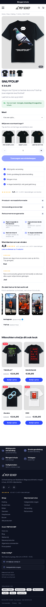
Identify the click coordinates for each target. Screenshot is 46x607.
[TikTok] (9, 487)
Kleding (13, 14)
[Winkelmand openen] (43, 8)
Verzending (28, 508)
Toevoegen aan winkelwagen (23, 158)
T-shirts (18, 14)
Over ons (5, 531)
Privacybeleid (6, 546)
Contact (27, 505)
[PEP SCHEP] (23, 7)
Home (3, 14)
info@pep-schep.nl (13, 562)
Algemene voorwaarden (10, 543)
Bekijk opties (12, 380)
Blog (3, 534)
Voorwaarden (6, 603)
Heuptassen (6, 514)
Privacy (14, 603)
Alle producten (7, 521)
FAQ (20, 603)
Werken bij (5, 537)
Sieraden (5, 511)
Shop (8, 14)
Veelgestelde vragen (31, 502)
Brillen (4, 508)
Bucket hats (6, 505)
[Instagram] (4, 487)
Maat (4, 112)
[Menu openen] (3, 8)
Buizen (4, 517)
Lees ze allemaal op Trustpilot (12, 249)
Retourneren (28, 511)
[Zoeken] (39, 8)
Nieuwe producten (8, 540)
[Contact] (14, 487)
